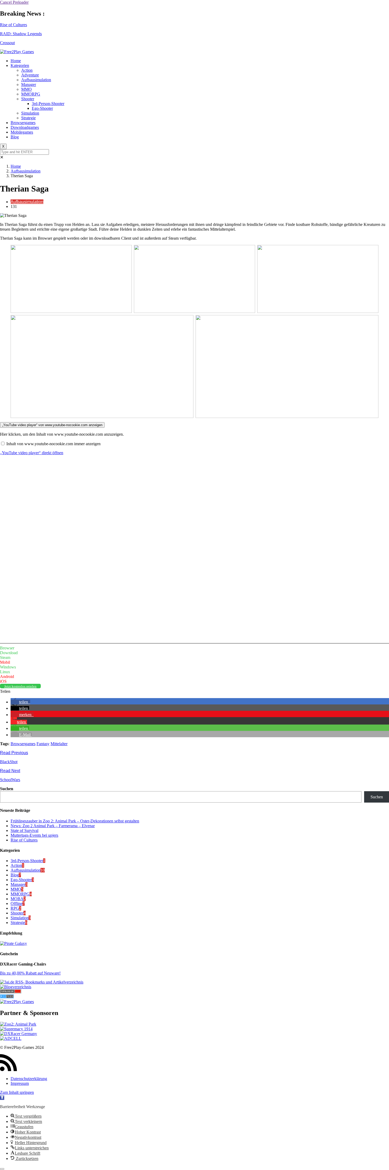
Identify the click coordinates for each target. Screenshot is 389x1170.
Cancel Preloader (14, 2)
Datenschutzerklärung (29, 1078)
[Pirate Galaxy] (13, 943)
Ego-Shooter (42, 108)
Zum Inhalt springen (17, 1092)
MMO (26, 89)
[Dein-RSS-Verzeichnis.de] (7, 997)
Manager (28, 84)
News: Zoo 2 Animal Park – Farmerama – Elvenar (53, 825)
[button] (20, 702)
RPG (15, 908)
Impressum (20, 1083)
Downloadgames (25, 127)
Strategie (28, 118)
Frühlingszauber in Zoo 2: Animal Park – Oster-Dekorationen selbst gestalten (75, 821)
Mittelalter (59, 743)
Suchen (6, 788)
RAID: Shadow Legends (21, 33)
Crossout (7, 42)
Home (16, 60)
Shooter (27, 99)
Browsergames (23, 122)
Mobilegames (22, 132)
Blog (15, 137)
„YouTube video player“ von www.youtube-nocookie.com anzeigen (52, 425)
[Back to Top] (2, 1169)
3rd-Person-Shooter (48, 103)
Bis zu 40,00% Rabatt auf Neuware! (30, 973)
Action (27, 70)
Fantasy (43, 743)
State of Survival (24, 830)
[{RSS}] (41, 982)
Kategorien (20, 65)
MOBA (17, 898)
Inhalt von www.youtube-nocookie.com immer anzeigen (53, 443)
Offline (16, 903)
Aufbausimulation (36, 80)
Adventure (30, 75)
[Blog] (15, 987)
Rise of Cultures (13, 24)
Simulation (30, 113)
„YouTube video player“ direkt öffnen (31, 452)
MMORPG (30, 94)
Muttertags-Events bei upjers (34, 835)
